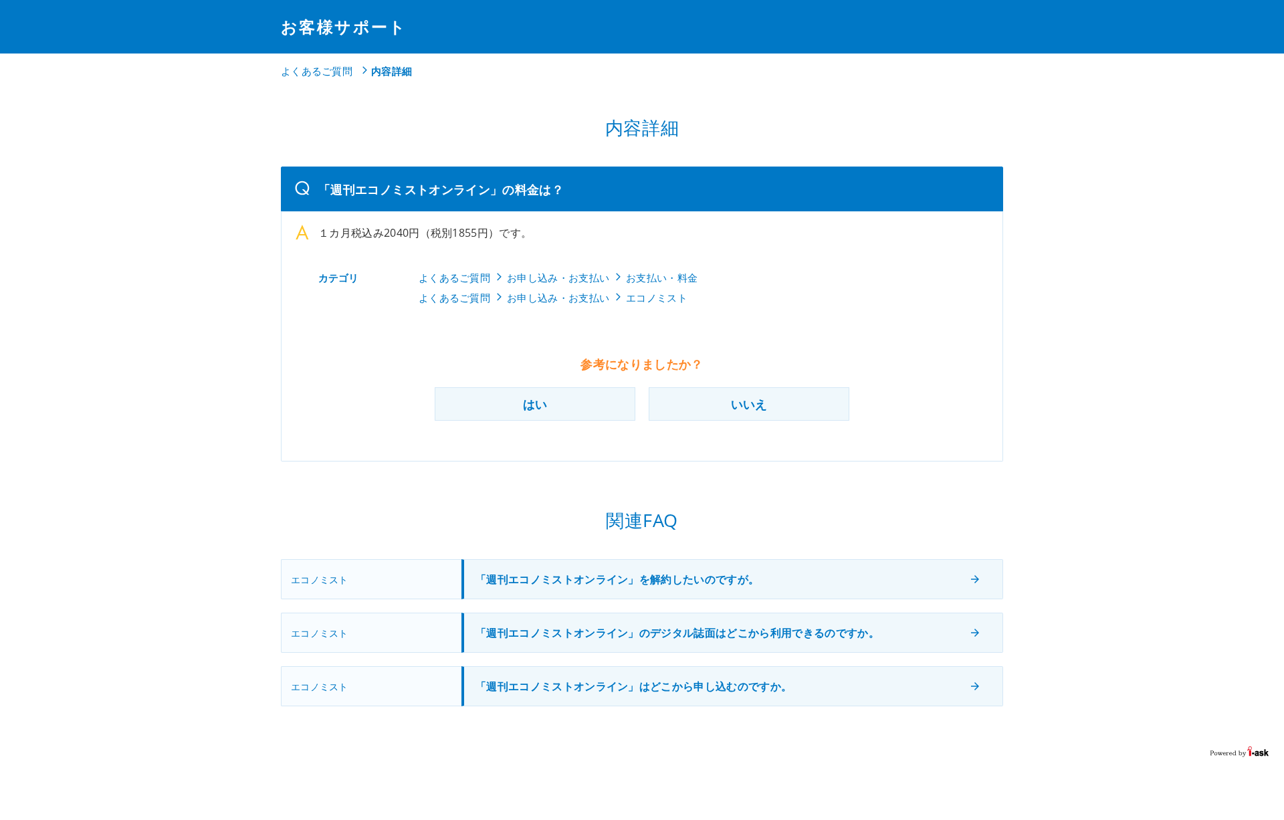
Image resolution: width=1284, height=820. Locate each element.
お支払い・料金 (662, 277)
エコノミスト (656, 297)
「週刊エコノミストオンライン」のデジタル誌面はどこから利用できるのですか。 (677, 632)
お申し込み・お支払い (558, 277)
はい (535, 404)
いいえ (749, 404)
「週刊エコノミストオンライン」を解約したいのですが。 (617, 579)
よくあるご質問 (316, 71)
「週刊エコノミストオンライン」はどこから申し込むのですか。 (633, 686)
